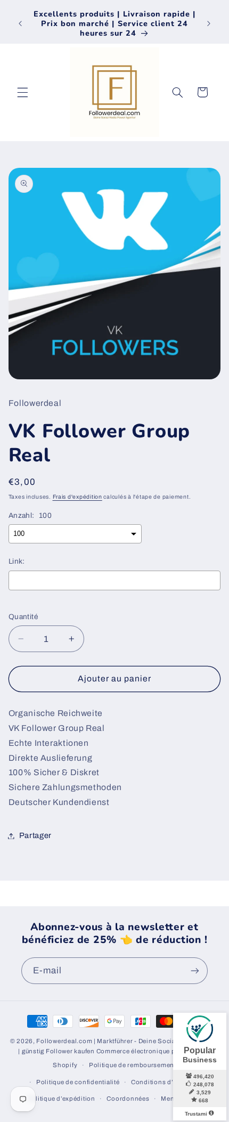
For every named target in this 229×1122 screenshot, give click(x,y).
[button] (22, 92)
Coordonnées (128, 1098)
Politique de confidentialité (78, 1082)
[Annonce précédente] (20, 23)
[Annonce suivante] (208, 23)
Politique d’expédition (61, 1098)
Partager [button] (35, 835)
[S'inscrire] (195, 970)
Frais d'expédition (77, 497)
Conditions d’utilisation (168, 1082)
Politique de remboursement (132, 1065)
